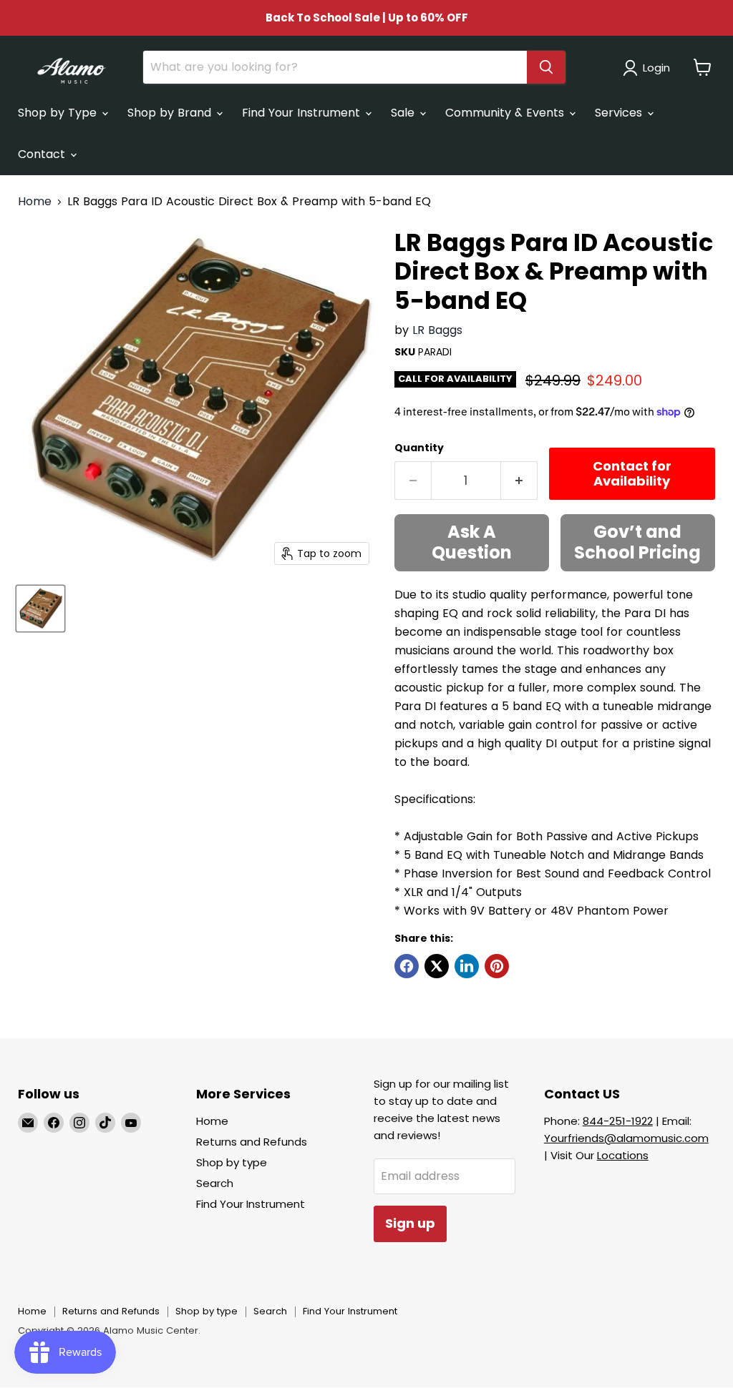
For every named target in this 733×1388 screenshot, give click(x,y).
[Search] (546, 67)
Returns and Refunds (251, 1141)
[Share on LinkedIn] (467, 966)
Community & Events (506, 112)
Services (620, 112)
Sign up (410, 1223)
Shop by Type (59, 112)
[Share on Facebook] (406, 966)
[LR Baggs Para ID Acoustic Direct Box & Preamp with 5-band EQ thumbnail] (40, 608)
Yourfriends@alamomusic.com (626, 1138)
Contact (43, 154)
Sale (404, 112)
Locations (623, 1155)
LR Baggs (437, 330)
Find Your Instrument (303, 112)
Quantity (419, 447)
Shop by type (231, 1162)
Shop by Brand (171, 112)
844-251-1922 (618, 1120)
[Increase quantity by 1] (519, 481)
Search (214, 1183)
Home (35, 201)
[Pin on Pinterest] (497, 966)
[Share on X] (436, 966)
